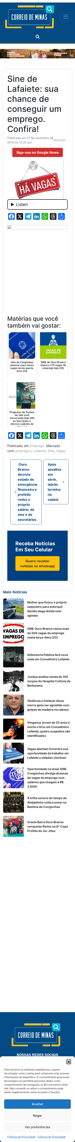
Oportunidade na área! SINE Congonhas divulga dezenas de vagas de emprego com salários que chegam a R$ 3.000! (47, 777)
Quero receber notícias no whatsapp (37, 563)
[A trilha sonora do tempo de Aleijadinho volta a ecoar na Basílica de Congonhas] (13, 802)
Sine (51, 451)
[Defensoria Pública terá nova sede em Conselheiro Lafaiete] (13, 656)
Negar (37, 1116)
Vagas (61, 451)
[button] (69, 1061)
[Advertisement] (37, 877)
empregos (23, 451)
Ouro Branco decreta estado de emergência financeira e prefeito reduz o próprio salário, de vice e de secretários (27, 492)
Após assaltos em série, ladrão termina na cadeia (54, 482)
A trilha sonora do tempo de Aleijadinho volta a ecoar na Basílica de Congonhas (47, 802)
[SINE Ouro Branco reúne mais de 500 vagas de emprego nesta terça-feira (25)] (13, 632)
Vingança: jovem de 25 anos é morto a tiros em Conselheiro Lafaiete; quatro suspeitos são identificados (48, 729)
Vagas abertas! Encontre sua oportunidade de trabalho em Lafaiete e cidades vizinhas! (48, 753)
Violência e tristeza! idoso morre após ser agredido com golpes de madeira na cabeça (48, 705)
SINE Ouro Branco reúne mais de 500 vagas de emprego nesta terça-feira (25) (48, 633)
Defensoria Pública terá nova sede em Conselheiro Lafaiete (48, 657)
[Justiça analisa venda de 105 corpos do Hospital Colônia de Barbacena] (13, 681)
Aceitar (37, 1104)
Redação (60, 140)
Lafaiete (39, 451)
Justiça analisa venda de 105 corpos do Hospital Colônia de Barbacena (48, 681)
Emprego (37, 446)
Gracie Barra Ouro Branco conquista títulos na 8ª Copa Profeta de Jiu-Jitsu (47, 826)
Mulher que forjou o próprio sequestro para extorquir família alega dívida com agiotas (47, 608)
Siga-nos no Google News (37, 152)
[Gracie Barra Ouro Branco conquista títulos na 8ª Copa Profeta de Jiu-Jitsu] (13, 826)
